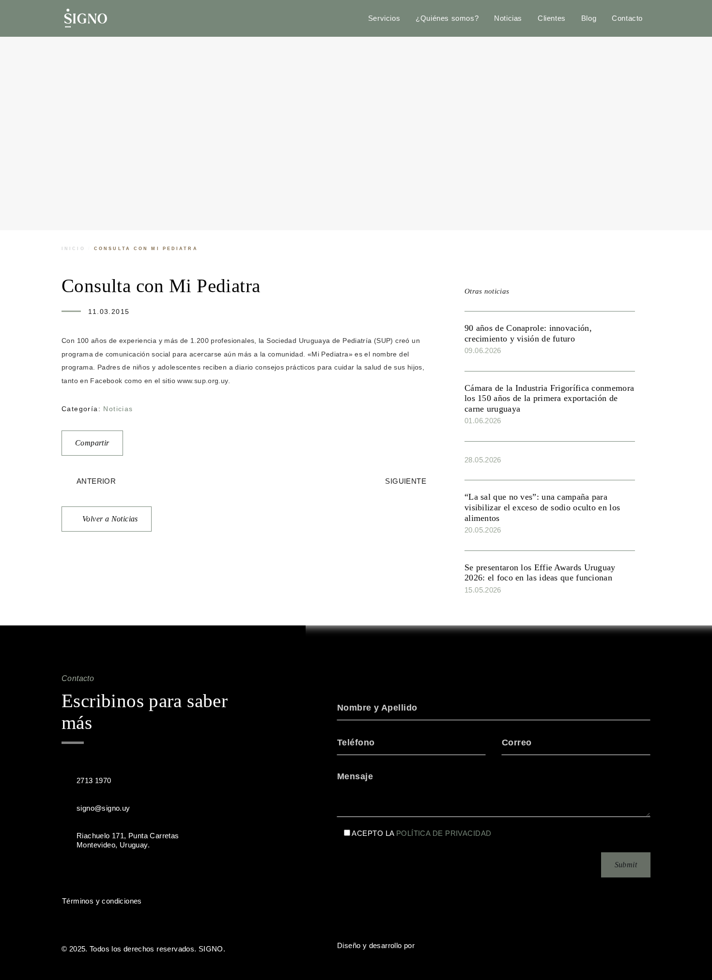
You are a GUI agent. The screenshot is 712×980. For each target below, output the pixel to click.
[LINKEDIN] (90, 872)
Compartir (92, 443)
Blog (588, 18)
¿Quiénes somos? (447, 18)
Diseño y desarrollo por (376, 945)
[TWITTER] (71, 872)
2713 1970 (94, 780)
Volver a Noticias (110, 519)
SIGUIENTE (405, 481)
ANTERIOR (96, 481)
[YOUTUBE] (129, 872)
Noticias (508, 18)
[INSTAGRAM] (110, 872)
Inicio (73, 248)
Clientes (552, 18)
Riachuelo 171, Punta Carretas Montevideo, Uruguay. (128, 840)
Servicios (384, 18)
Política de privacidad (444, 833)
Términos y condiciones (102, 901)
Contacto (627, 18)
